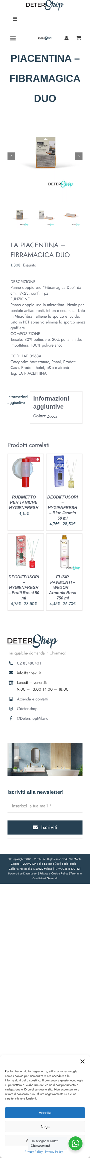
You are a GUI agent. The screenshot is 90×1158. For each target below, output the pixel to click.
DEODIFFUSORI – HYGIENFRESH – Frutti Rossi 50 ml (23, 587)
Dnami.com (30, 873)
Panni (56, 362)
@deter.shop (27, 708)
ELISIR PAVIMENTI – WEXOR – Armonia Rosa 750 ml (62, 587)
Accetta (45, 1113)
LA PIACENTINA (32, 373)
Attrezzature (39, 362)
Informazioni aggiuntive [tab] (17, 399)
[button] (82, 1061)
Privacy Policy (33, 1151)
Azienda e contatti (32, 699)
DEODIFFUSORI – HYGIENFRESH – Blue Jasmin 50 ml (62, 507)
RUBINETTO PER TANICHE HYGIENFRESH (23, 502)
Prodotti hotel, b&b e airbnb (45, 367)
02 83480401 (29, 663)
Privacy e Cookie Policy (54, 873)
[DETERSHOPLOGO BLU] (45, 38)
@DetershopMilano (32, 718)
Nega (45, 1126)
